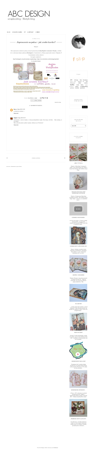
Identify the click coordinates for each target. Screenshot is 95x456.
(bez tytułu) (78, 163)
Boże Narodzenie (84, 80)
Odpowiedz (16, 113)
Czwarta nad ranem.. (78, 217)
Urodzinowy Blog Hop (79, 361)
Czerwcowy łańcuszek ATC (78, 246)
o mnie (37, 32)
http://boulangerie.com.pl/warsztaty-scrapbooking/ (24, 59)
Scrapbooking (17, 32)
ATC (71, 80)
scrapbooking (84, 86)
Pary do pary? (78, 332)
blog (8, 32)
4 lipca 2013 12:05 (21, 109)
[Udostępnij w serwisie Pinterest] (47, 98)
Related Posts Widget (58, 102)
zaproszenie (82, 87)
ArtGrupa (76, 80)
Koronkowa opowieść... (78, 390)
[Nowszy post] (7, 158)
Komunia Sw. (81, 81)
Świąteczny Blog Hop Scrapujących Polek (78, 192)
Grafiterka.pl (56, 447)
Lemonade (49, 50)
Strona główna (36, 158)
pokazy (35, 100)
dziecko (86, 83)
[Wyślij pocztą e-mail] (40, 98)
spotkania (72, 87)
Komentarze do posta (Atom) (16, 166)
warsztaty (40, 100)
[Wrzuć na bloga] (42, 98)
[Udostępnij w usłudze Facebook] (45, 98)
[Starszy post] (65, 158)
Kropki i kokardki (78, 275)
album (79, 83)
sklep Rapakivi (42, 50)
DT (25, 32)
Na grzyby (78, 303)
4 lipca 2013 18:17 (22, 117)
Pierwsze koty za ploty (78, 418)
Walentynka (72, 83)
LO (87, 81)
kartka (72, 85)
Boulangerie (30, 52)
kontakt (30, 32)
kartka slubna (80, 84)
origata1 (15, 117)
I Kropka (54, 50)
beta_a (15, 109)
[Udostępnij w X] (44, 98)
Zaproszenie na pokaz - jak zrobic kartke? (36, 42)
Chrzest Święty (73, 81)
